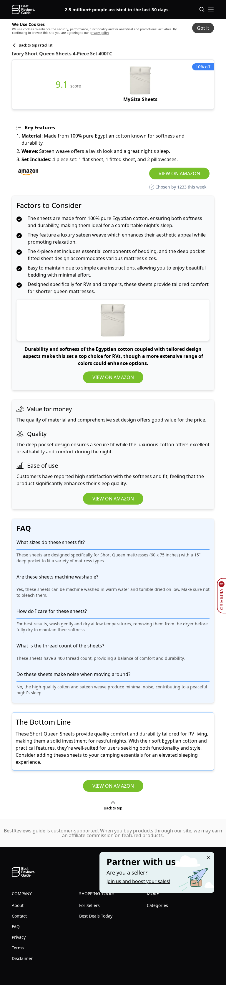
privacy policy (99, 33)
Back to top (113, 808)
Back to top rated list (35, 45)
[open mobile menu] (210, 9)
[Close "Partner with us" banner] (209, 857)
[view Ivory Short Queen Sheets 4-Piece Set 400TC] (140, 84)
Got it (203, 28)
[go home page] (23, 9)
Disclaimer (22, 958)
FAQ (16, 926)
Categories (157, 905)
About (18, 905)
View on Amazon (179, 173)
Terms (18, 948)
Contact (19, 916)
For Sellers (89, 905)
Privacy (19, 937)
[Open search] (202, 9)
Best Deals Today (95, 916)
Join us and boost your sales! (138, 881)
